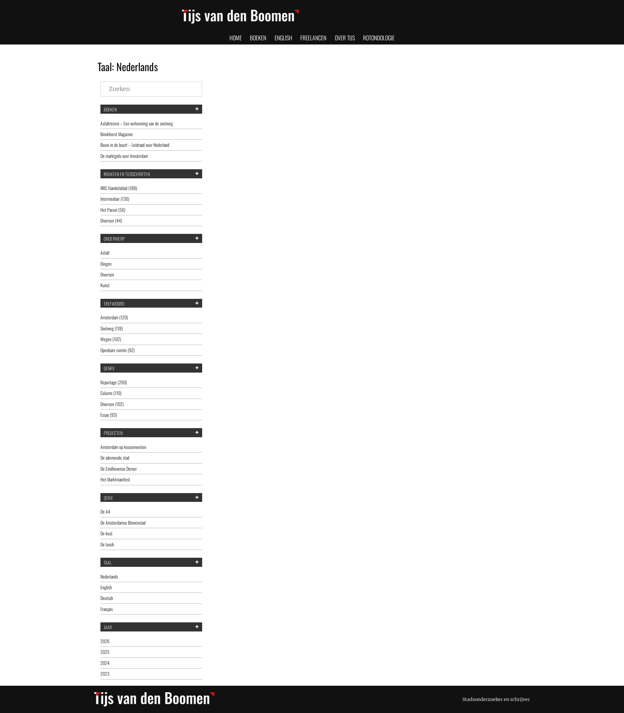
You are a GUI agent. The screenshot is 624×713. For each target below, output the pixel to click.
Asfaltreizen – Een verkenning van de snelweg (136, 123)
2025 (105, 651)
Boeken (110, 109)
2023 (105, 673)
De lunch (107, 544)
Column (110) (111, 392)
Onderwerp (114, 238)
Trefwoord (114, 303)
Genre (109, 368)
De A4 (105, 511)
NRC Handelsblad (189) (118, 188)
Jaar (108, 627)
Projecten (113, 433)
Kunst (105, 285)
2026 (105, 641)
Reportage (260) (113, 382)
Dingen (105, 263)
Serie (108, 498)
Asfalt (105, 252)
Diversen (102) (112, 404)
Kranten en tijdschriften (127, 174)
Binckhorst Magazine (116, 134)
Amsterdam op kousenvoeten (123, 446)
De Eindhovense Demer (118, 468)
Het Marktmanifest (115, 479)
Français (106, 608)
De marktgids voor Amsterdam (124, 155)
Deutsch (106, 597)
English (106, 587)
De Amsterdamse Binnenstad (123, 522)
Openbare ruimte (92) (117, 350)
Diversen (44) (111, 220)
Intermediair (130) (114, 198)
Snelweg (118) (111, 328)
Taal (107, 562)
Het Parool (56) (112, 209)
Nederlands (109, 576)
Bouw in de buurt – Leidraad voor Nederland (134, 144)
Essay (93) (108, 414)
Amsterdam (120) (114, 317)
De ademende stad (114, 457)
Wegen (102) (110, 339)
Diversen (107, 274)
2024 (105, 662)
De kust (106, 533)
